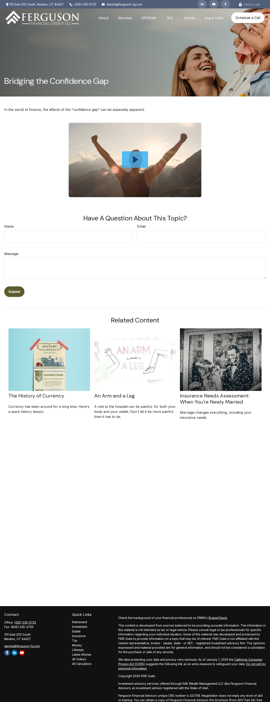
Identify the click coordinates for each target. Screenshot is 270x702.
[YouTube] (214, 4)
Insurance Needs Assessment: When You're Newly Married (215, 398)
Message (11, 254)
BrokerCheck (218, 618)
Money (77, 645)
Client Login (252, 4)
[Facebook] (225, 4)
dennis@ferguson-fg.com (124, 4)
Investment (79, 626)
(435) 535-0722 (85, 4)
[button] (103, 18)
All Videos (79, 659)
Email (141, 226)
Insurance (79, 636)
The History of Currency (36, 395)
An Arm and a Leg (114, 395)
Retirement (79, 622)
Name (9, 226)
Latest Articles (81, 654)
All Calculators (82, 664)
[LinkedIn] (202, 4)
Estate (76, 631)
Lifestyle (78, 650)
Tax (74, 640)
